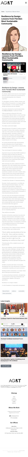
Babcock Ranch (6, 291)
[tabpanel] (14, 67)
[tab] (14, 78)
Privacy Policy (17, 451)
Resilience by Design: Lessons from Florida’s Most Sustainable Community (11, 20)
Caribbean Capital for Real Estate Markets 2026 (14, 318)
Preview (10, 78)
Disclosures (22, 450)
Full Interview (11, 82)
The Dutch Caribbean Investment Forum (12, 339)
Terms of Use (10, 451)
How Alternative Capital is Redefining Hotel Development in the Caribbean (13, 359)
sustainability (21, 291)
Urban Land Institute (7, 293)
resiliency (14, 291)
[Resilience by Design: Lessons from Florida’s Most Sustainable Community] (14, 38)
